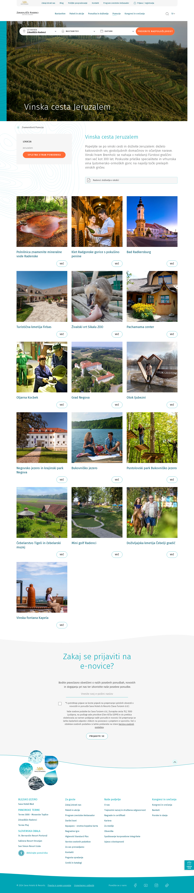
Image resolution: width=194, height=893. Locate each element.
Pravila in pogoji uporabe (59, 885)
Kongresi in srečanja (135, 13)
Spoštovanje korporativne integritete (122, 836)
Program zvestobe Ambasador (116, 3)
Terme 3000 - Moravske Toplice (33, 814)
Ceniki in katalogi (73, 863)
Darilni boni (71, 820)
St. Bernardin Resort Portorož (32, 835)
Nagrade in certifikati (114, 815)
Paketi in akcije (76, 13)
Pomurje (116, 13)
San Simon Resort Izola (29, 846)
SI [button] (172, 13)
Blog (62, 3)
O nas (107, 805)
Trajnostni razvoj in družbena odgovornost (125, 810)
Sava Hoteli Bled (26, 804)
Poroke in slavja (159, 815)
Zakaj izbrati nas (48, 3)
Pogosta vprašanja (74, 857)
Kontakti (95, 3)
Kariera (107, 820)
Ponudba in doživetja (98, 13)
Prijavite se (97, 736)
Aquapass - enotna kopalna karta (81, 826)
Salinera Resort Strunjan (30, 841)
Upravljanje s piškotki (84, 885)
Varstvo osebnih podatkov (78, 841)
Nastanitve (60, 13)
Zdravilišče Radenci (27, 820)
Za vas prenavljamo (74, 847)
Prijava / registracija (145, 3)
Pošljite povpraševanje (77, 3)
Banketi (156, 810)
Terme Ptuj (23, 825)
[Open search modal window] (167, 14)
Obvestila (108, 831)
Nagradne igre (72, 831)
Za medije (109, 826)
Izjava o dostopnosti (114, 841)
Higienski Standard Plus (77, 836)
